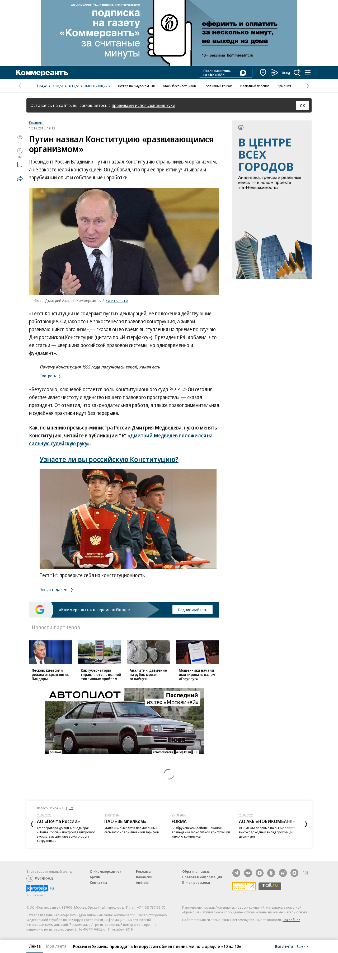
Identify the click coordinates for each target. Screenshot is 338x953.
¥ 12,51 (74, 85)
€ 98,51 (58, 85)
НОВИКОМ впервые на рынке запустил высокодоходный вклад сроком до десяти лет (268, 832)
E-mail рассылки (196, 882)
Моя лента (56, 946)
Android (142, 882)
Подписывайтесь (192, 609)
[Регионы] (263, 73)
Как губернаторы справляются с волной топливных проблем (101, 674)
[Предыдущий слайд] (31, 824)
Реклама (143, 871)
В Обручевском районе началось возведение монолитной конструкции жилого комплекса (201, 832)
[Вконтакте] (248, 873)
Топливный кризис (218, 85)
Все (71, 808)
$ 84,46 (42, 85)
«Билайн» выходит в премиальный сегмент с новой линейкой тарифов (131, 829)
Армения (284, 85)
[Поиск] (297, 73)
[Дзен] (260, 873)
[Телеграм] (236, 873)
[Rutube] (283, 873)
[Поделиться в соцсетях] (20, 178)
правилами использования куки (143, 105)
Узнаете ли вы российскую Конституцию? (109, 459)
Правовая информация (202, 877)
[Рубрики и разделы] (308, 73)
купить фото (117, 300)
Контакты (98, 882)
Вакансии (144, 877)
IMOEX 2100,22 (96, 85)
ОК (302, 105)
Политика (36, 122)
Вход (286, 72)
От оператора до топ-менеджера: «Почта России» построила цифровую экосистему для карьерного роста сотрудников (66, 834)
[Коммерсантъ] (42, 72)
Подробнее (291, 919)
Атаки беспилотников (179, 85)
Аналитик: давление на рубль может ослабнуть (148, 674)
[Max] (294, 873)
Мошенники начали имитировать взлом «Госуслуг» (197, 674)
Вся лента (284, 946)
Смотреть (48, 375)
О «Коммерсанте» (105, 871)
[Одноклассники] (271, 873)
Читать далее (54, 589)
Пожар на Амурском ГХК (136, 85)
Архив (95, 877)
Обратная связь (196, 871)
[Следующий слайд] (306, 824)
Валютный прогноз (255, 85)
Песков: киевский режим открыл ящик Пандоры (50, 674)
